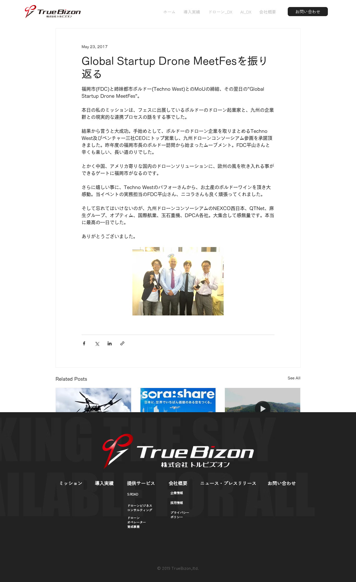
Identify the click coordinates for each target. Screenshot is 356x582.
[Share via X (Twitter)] (96, 343)
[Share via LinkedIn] (109, 343)
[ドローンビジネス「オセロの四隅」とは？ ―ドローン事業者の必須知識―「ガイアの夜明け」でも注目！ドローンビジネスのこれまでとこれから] (178, 409)
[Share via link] (122, 343)
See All (294, 378)
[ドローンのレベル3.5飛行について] (93, 409)
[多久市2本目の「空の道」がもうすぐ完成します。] (262, 409)
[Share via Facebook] (84, 343)
